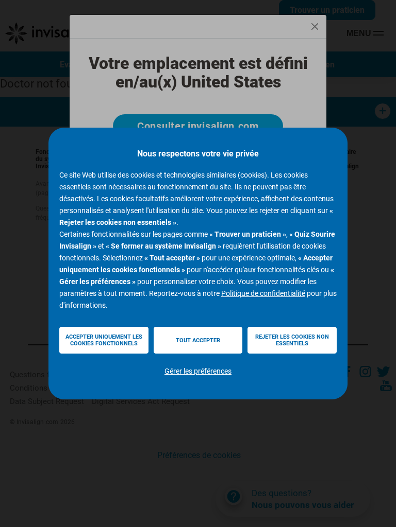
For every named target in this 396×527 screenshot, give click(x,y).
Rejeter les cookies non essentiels (292, 340)
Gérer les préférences (198, 371)
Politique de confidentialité (263, 293)
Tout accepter (198, 340)
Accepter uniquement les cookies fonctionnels (103, 340)
